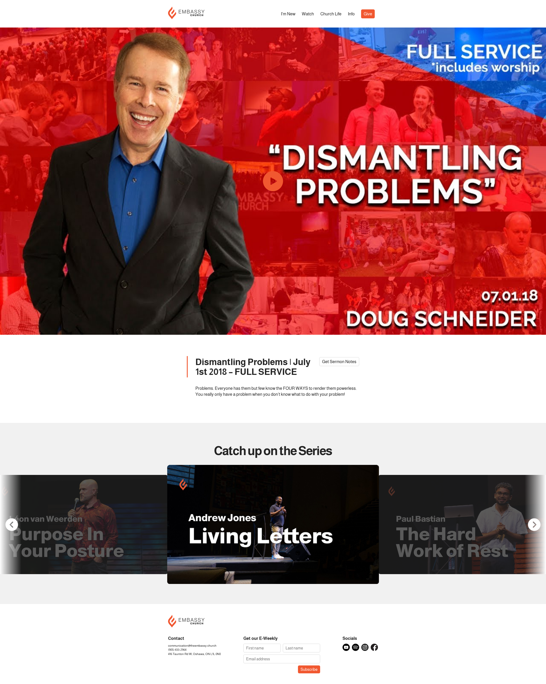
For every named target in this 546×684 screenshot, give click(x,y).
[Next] (534, 524)
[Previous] (11, 524)
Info (351, 14)
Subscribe (309, 669)
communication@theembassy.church (192, 645)
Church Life (330, 14)
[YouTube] (346, 647)
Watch (308, 14)
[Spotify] (355, 647)
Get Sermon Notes (339, 361)
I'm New (288, 14)
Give (368, 14)
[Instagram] (365, 647)
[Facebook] (374, 647)
